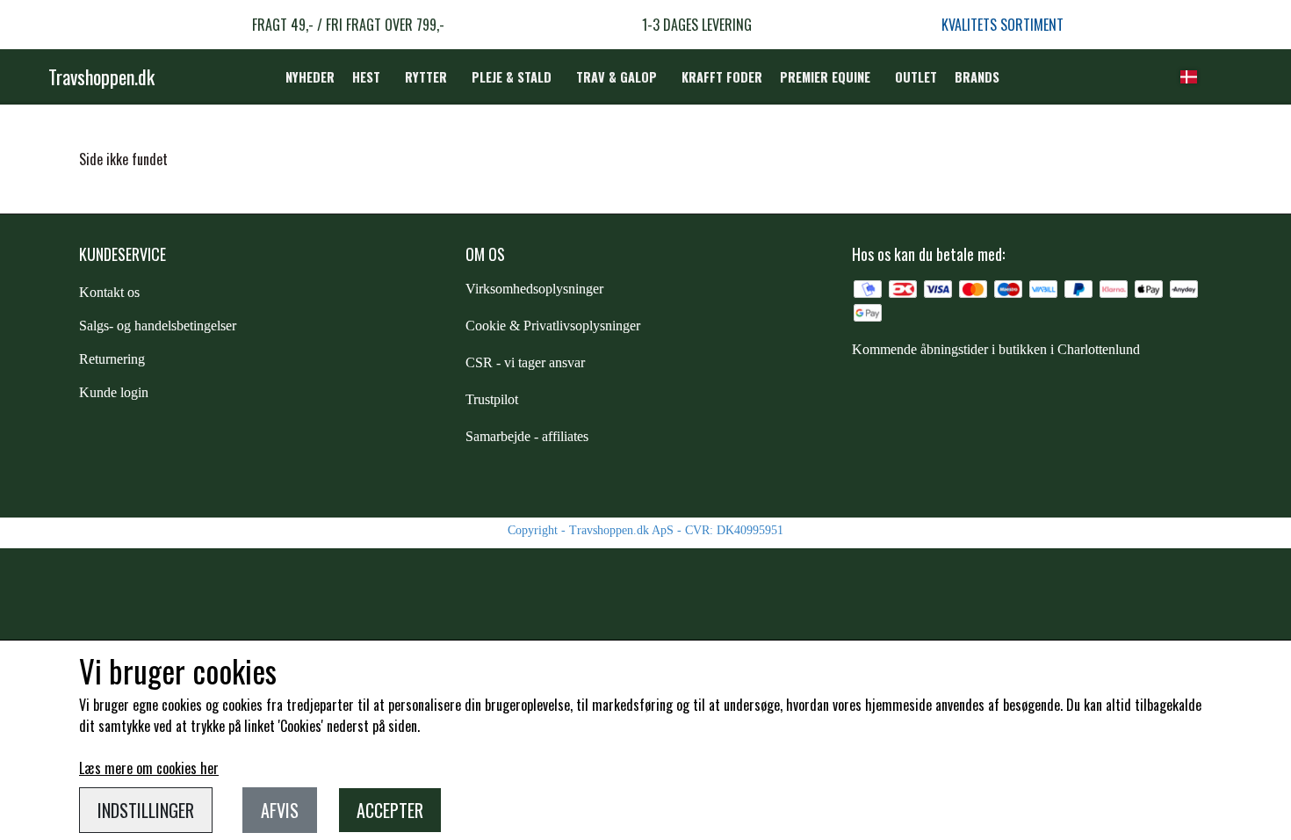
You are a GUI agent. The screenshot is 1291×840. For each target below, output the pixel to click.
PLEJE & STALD (512, 77)
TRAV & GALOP (616, 77)
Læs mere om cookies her (149, 767)
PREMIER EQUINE (825, 77)
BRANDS (977, 77)
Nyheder (310, 77)
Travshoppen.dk (101, 76)
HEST (366, 77)
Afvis (280, 810)
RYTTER (426, 77)
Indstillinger (145, 810)
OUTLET (916, 77)
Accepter (390, 810)
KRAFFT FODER (722, 77)
